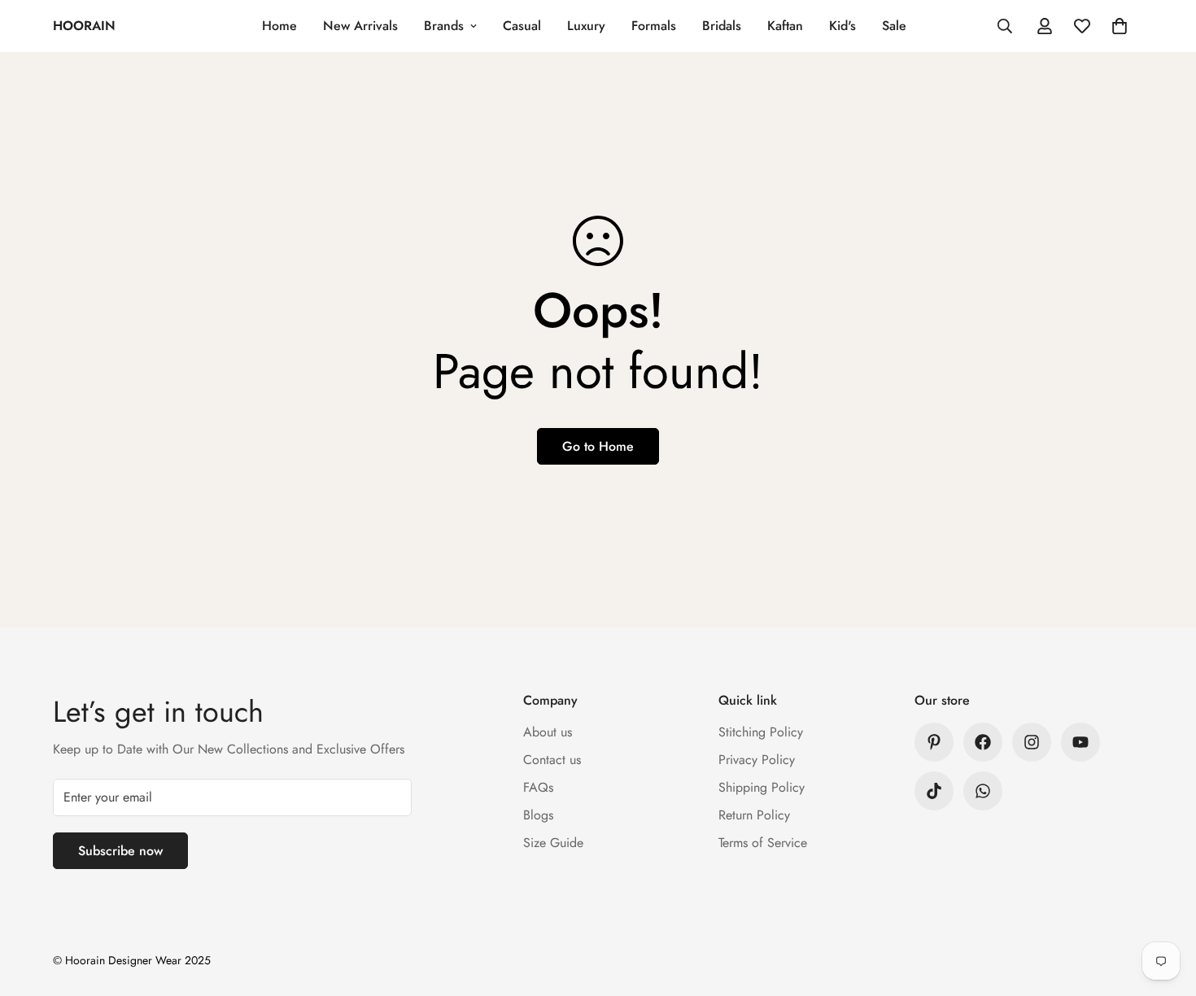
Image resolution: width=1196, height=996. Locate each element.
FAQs (538, 787)
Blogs (538, 815)
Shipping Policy (761, 787)
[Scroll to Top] (1164, 907)
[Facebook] (982, 742)
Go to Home (598, 446)
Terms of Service (762, 842)
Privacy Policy (756, 759)
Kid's (842, 25)
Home (279, 25)
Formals (653, 25)
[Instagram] (1031, 742)
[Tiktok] (934, 790)
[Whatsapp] (982, 790)
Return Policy (754, 815)
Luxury (586, 25)
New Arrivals (360, 25)
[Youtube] (1080, 742)
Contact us (552, 759)
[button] (1119, 26)
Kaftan (785, 25)
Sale (894, 25)
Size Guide (553, 842)
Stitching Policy (760, 732)
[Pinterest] (934, 742)
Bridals (721, 25)
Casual (522, 25)
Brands (444, 25)
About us (547, 732)
